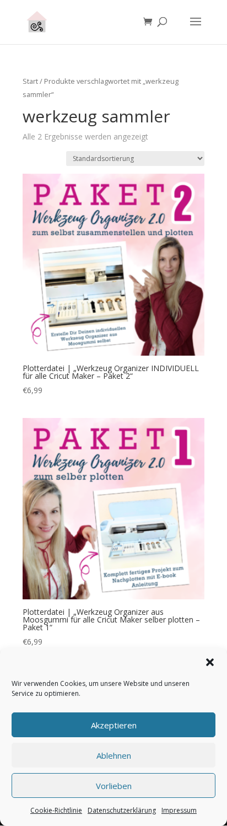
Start (30, 81)
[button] (209, 662)
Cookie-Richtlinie (56, 810)
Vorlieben (114, 785)
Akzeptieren (114, 725)
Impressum (179, 810)
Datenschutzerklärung (122, 810)
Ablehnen (113, 755)
